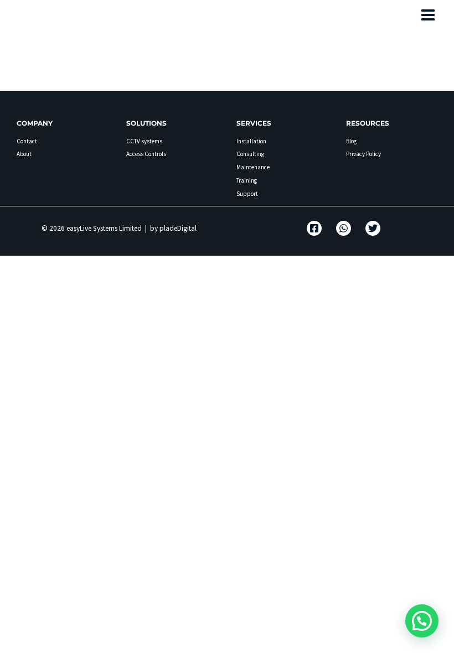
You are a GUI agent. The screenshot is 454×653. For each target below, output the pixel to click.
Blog (351, 141)
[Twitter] (372, 228)
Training (246, 180)
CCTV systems (144, 141)
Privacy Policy (363, 154)
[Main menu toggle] (428, 15)
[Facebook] (314, 228)
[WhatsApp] (343, 228)
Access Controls (146, 154)
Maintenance (253, 167)
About (24, 154)
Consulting (250, 154)
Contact (27, 141)
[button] (421, 621)
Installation (251, 141)
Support (247, 194)
